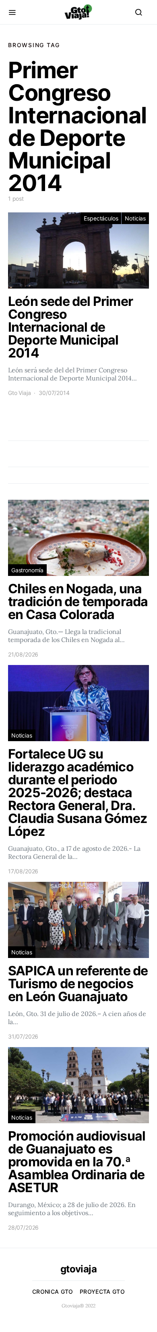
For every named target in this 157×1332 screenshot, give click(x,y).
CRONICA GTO (52, 1291)
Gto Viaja (19, 392)
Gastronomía (27, 570)
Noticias (135, 218)
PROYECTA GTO (102, 1291)
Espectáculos (101, 218)
